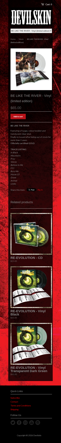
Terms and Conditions (21, 405)
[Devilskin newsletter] (25, 422)
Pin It (40, 190)
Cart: (48, 4)
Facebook (19, 422)
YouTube (31, 422)
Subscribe (15, 398)
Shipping (15, 409)
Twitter (13, 422)
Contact (14, 401)
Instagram (37, 422)
